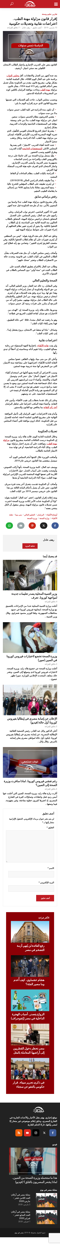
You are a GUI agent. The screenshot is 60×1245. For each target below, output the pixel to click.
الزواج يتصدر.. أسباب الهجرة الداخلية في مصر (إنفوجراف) (27, 1016)
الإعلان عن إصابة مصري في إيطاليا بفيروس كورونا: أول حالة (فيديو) (32, 720)
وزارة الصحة (44, 518)
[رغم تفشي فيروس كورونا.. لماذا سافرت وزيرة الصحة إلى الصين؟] (30, 762)
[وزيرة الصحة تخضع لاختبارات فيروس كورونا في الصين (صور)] (30, 637)
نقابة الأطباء (43, 345)
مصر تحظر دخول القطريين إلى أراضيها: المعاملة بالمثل (28, 1050)
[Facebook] (52, 1132)
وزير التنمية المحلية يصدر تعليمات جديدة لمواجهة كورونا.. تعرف (34, 595)
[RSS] (18, 1132)
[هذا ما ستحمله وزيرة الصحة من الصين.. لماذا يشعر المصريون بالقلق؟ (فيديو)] (33, 1161)
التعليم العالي (29, 514)
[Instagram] (35, 1132)
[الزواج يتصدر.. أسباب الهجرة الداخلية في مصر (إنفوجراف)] (30, 1000)
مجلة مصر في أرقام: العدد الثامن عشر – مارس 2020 (20, 1197)
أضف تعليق (37, 27)
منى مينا (18, 514)
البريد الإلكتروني (46, 882)
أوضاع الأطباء (51, 514)
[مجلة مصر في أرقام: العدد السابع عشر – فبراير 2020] (46, 1217)
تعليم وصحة (46, 14)
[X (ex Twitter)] (44, 1132)
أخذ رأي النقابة (50, 407)
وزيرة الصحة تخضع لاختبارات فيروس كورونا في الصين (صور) (32, 658)
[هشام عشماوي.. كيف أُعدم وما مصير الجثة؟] (30, 966)
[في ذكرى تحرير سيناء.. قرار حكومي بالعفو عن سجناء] (30, 1069)
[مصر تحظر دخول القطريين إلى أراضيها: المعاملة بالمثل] (30, 1034)
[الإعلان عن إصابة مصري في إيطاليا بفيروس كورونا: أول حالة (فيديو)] (30, 700)
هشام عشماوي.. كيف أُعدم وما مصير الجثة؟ (29, 982)
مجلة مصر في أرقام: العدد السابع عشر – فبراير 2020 (20, 1214)
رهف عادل (26, 27)
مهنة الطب (45, 89)
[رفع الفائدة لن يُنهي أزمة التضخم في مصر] (30, 932)
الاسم (51, 868)
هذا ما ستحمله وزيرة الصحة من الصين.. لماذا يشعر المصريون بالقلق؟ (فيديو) (34, 1180)
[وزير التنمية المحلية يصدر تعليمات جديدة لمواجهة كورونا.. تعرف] (30, 575)
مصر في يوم (19, 1232)
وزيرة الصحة (32, 518)
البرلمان (40, 514)
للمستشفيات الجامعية (32, 148)
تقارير (54, 14)
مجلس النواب (13, 75)
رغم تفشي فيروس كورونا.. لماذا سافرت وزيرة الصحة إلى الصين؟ (30, 783)
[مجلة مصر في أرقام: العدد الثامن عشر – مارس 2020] (46, 1200)
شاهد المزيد (30, 546)
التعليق (50, 827)
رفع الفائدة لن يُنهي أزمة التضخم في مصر (30, 948)
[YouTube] (27, 1132)
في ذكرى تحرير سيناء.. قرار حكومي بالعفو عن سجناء (28, 1084)
